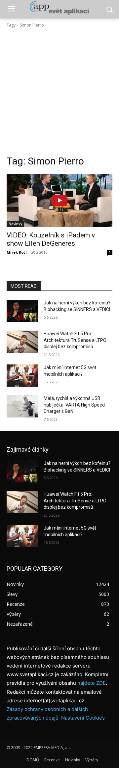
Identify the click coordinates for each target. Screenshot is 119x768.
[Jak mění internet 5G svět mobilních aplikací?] (22, 375)
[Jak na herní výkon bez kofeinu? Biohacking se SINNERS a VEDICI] (22, 311)
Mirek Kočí (17, 252)
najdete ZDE (91, 683)
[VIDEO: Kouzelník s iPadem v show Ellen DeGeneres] (59, 200)
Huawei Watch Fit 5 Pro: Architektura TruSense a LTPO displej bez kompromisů (75, 340)
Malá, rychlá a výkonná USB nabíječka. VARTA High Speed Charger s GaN (74, 405)
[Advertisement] (59, 91)
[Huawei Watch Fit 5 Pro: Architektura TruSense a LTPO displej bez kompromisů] (22, 342)
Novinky (15, 224)
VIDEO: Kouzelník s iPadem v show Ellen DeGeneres (51, 239)
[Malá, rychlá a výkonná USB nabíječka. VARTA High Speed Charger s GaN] (22, 406)
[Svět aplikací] (59, 8)
